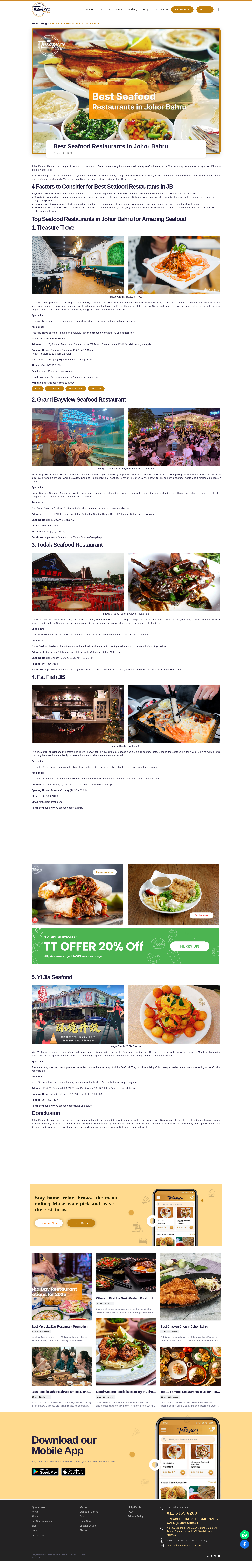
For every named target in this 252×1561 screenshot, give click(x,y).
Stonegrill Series (89, 1512)
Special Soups (88, 1525)
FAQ (130, 1512)
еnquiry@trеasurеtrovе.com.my (56, 371)
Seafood (96, 388)
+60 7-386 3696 (49, 664)
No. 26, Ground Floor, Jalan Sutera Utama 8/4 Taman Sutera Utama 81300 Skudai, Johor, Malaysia (192, 1531)
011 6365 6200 (182, 1513)
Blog (146, 9)
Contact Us (161, 9)
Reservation (182, 9)
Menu (119, 9)
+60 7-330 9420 (49, 796)
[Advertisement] (126, 837)
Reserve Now (48, 1223)
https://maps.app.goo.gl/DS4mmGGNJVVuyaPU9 (65, 359)
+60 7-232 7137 (49, 1100)
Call (37, 388)
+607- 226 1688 (49, 525)
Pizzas (83, 1530)
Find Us (205, 9)
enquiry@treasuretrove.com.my (184, 1545)
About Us (104, 9)
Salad (83, 1516)
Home (89, 9)
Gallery (132, 9)
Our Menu (81, 1223)
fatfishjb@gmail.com (50, 802)
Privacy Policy (136, 1516)
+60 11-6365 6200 (51, 365)
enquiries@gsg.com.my (52, 531)
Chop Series (86, 1521)
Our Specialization (42, 1521)
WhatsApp (54, 388)
